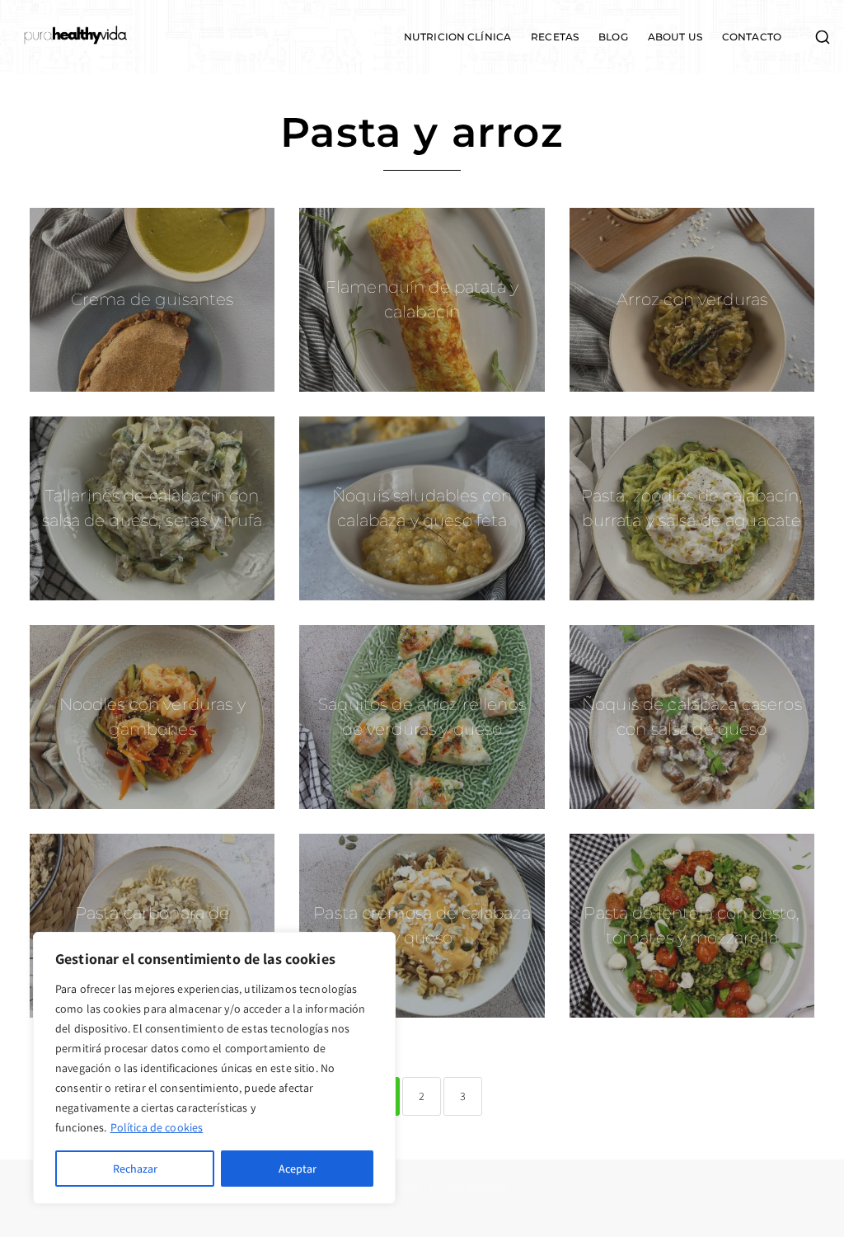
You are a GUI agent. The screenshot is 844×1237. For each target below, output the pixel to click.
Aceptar (297, 1168)
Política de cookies (157, 1127)
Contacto (751, 37)
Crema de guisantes (152, 299)
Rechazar (135, 1168)
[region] (214, 1068)
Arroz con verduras (692, 299)
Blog (613, 37)
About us (675, 37)
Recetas (555, 37)
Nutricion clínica (457, 37)
